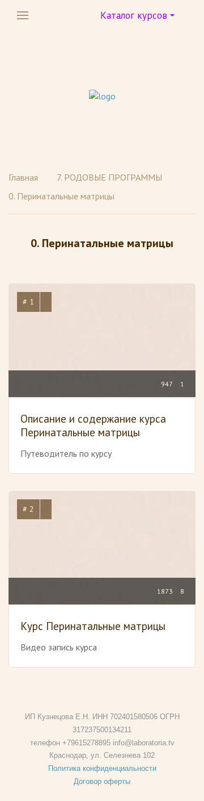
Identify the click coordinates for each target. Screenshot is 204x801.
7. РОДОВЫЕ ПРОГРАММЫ (109, 177)
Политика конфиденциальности (102, 768)
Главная (23, 177)
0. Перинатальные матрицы (61, 196)
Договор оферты (102, 781)
